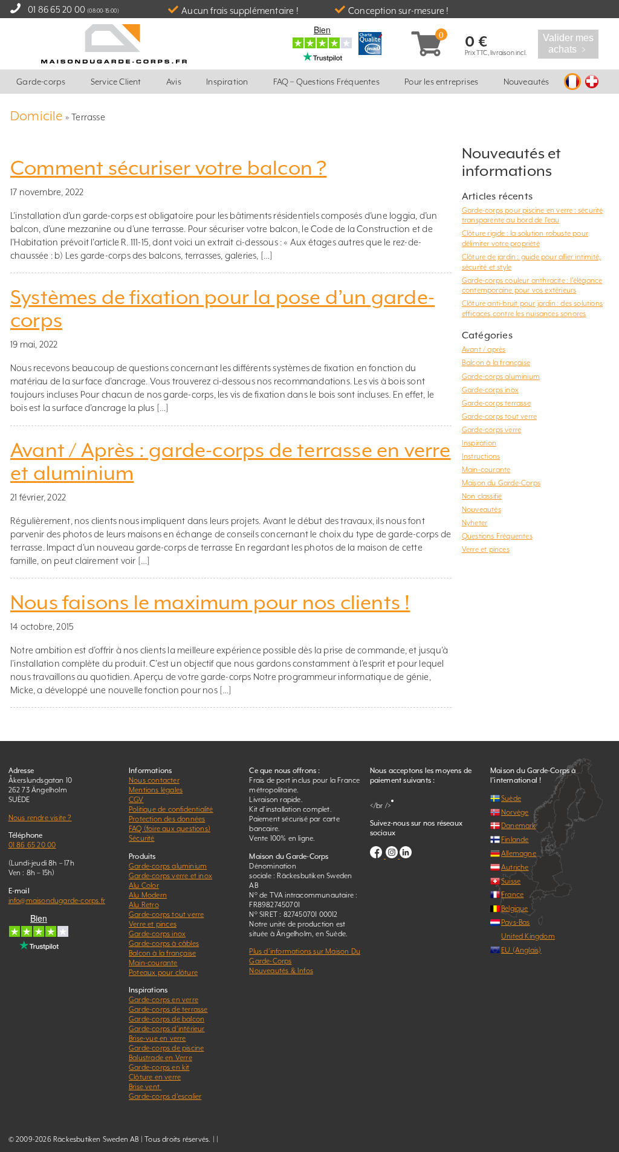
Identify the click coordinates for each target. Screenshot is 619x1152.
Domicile (36, 115)
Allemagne (518, 853)
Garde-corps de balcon (166, 1019)
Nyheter (474, 523)
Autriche (515, 867)
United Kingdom (528, 936)
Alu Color (144, 885)
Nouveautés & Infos (281, 970)
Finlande (515, 839)
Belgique (514, 908)
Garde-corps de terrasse (168, 1009)
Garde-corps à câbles (164, 943)
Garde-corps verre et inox (170, 876)
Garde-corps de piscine (166, 1048)
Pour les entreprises (441, 81)
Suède (511, 798)
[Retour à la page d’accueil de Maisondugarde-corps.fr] (114, 42)
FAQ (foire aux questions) (169, 828)
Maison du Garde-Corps (501, 483)
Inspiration (227, 81)
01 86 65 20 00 (56, 9)
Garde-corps (40, 81)
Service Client (116, 81)
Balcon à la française (496, 362)
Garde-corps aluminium (501, 376)
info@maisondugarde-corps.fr (56, 900)
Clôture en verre (155, 1077)
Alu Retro (144, 905)
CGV (136, 799)
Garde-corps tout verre (499, 416)
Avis (173, 81)
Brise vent (145, 1086)
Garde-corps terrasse (496, 403)
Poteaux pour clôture (163, 972)
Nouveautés (526, 81)
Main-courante (486, 469)
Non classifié (482, 496)
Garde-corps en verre (163, 999)
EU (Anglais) (521, 950)
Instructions (481, 456)
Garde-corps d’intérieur (167, 1028)
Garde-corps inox (490, 390)
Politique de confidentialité (171, 809)
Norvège (514, 812)
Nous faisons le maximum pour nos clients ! (210, 602)
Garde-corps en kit (159, 1067)
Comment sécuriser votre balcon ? (168, 168)
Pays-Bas (515, 922)
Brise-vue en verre (157, 1038)
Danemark (518, 825)
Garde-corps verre (491, 430)
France (512, 894)
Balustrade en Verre (160, 1057)
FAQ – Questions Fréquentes (326, 81)
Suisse (510, 881)
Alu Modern (148, 895)
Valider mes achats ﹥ (568, 43)
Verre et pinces (486, 549)
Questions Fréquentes (497, 536)
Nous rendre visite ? (40, 818)
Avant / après (484, 349)
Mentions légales (156, 790)
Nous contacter (154, 780)
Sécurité (142, 838)
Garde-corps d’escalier (165, 1096)
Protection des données (167, 819)
